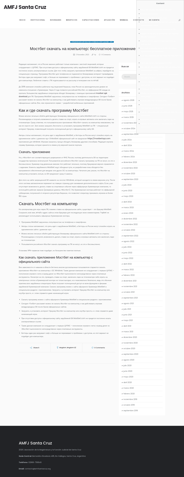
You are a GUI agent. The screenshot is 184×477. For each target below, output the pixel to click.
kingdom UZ (71, 347)
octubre (129, 128)
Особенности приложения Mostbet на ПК (158, 29)
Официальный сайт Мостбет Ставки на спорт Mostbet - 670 (91, 42)
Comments (106, 55)
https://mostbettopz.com (99, 138)
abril (127, 145)
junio (127, 106)
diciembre (130, 162)
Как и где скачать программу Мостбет (156, 9)
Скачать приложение (149, 14)
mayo (128, 111)
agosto (128, 100)
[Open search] (179, 20)
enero (128, 213)
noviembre (130, 123)
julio (127, 140)
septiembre (130, 134)
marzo (128, 117)
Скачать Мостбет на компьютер (154, 100)
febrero (129, 156)
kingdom (62, 347)
